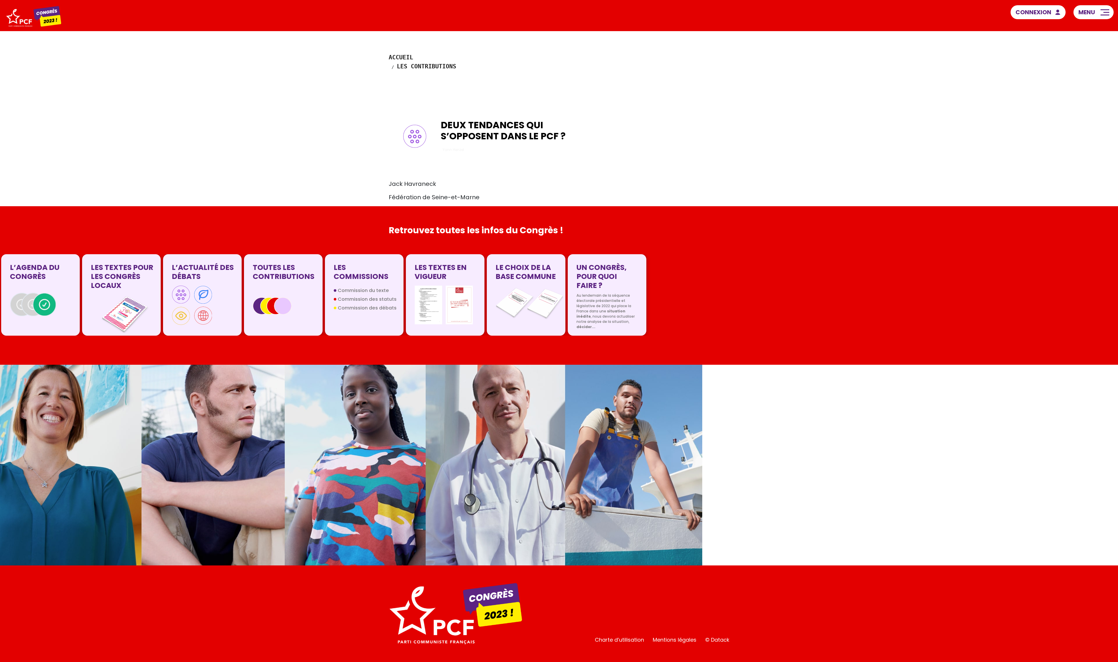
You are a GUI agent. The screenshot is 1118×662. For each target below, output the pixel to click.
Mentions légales (674, 639)
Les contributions (426, 66)
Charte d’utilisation (619, 639)
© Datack (717, 639)
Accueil (401, 57)
